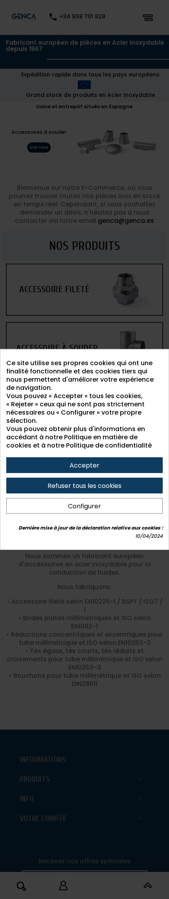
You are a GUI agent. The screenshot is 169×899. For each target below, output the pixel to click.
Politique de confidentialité (109, 445)
